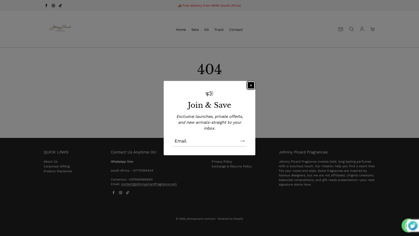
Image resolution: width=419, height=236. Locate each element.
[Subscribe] (242, 140)
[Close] (251, 85)
